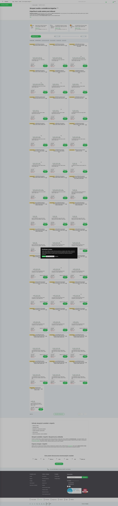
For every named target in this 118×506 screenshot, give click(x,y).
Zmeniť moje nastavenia (50, 256)
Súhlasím (43, 256)
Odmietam (56, 256)
